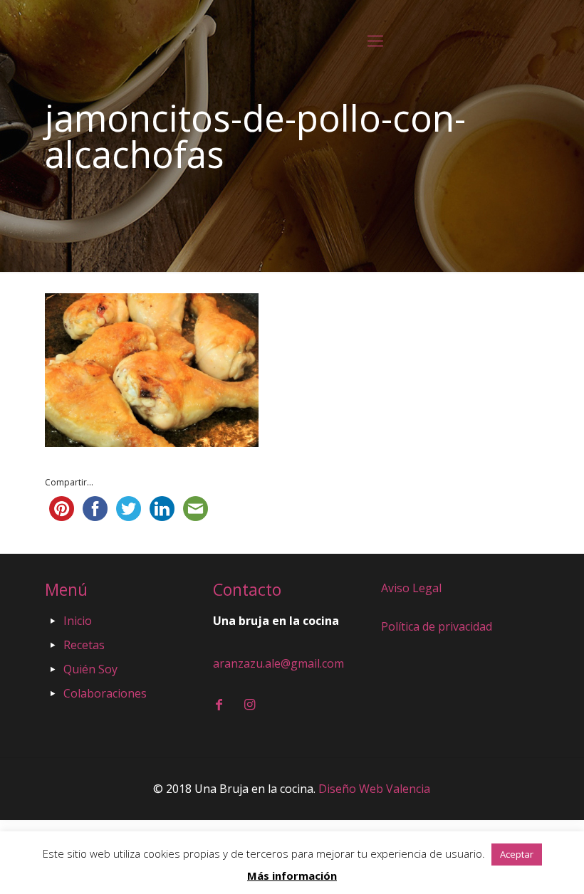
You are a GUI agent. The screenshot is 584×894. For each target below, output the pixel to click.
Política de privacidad (436, 626)
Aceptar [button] (516, 854)
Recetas (84, 645)
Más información (292, 875)
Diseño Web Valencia (374, 788)
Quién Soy (90, 669)
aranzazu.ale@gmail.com (278, 663)
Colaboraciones (105, 693)
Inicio (77, 621)
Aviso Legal (411, 588)
